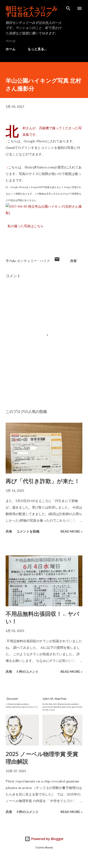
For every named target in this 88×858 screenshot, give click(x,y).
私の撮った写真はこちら (26, 226)
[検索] (68, 8)
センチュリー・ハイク (33, 261)
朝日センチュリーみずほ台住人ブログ (32, 11)
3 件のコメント (27, 812)
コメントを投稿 (27, 531)
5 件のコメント (27, 671)
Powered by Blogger (47, 839)
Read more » (71, 531)
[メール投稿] (57, 261)
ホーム (10, 49)
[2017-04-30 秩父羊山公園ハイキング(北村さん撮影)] (44, 213)
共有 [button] (73, 261)
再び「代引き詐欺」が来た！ (43, 481)
